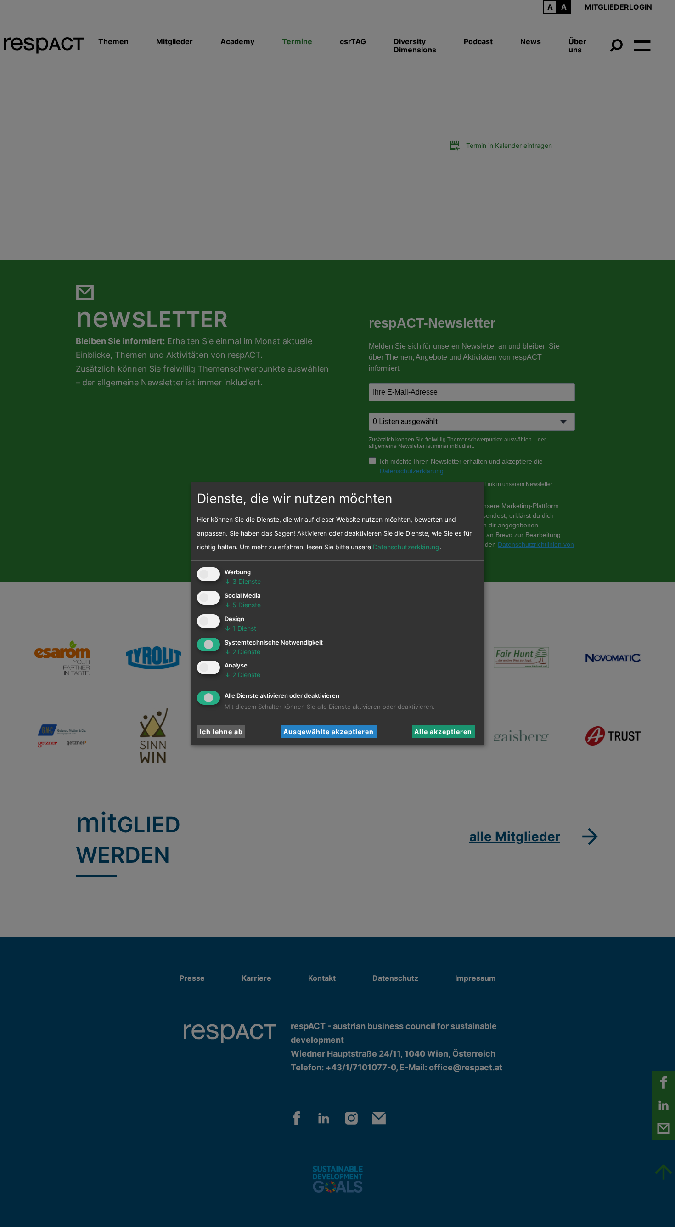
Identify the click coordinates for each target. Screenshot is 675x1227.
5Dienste (243, 605)
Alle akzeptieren (443, 731)
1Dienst (240, 628)
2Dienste (242, 652)
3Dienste (243, 581)
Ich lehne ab (221, 731)
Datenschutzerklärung (406, 547)
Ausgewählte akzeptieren (328, 731)
